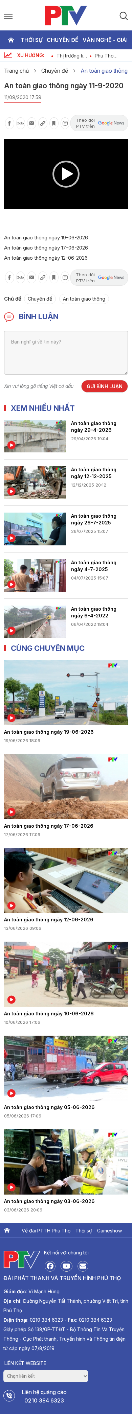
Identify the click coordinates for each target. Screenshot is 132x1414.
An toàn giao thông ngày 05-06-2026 (49, 1107)
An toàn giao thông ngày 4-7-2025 (93, 566)
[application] (66, 174)
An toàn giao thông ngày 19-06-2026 (46, 237)
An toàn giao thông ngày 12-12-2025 (93, 473)
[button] (66, 174)
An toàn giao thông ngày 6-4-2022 (93, 612)
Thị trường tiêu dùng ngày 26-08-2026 (72, 55)
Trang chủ (11, 40)
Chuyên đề (63, 40)
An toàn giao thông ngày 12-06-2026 (46, 258)
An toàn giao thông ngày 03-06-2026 (49, 1201)
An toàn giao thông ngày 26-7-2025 (93, 519)
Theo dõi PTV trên (85, 123)
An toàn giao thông (104, 70)
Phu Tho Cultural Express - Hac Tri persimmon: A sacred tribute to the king (110, 55)
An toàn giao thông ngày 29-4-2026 (93, 426)
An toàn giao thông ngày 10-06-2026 (49, 1013)
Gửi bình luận (105, 386)
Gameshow (109, 1230)
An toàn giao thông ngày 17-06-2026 (46, 247)
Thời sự (32, 40)
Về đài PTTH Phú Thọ (46, 1230)
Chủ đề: (13, 299)
